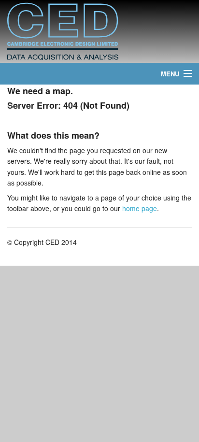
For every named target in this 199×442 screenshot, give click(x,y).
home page (139, 208)
